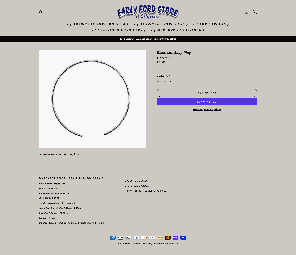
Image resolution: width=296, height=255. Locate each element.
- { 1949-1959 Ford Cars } (119, 30)
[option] (148, 39)
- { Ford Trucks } (211, 24)
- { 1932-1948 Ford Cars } (161, 24)
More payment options (207, 109)
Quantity (163, 76)
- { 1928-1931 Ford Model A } (97, 24)
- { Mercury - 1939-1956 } (177, 30)
